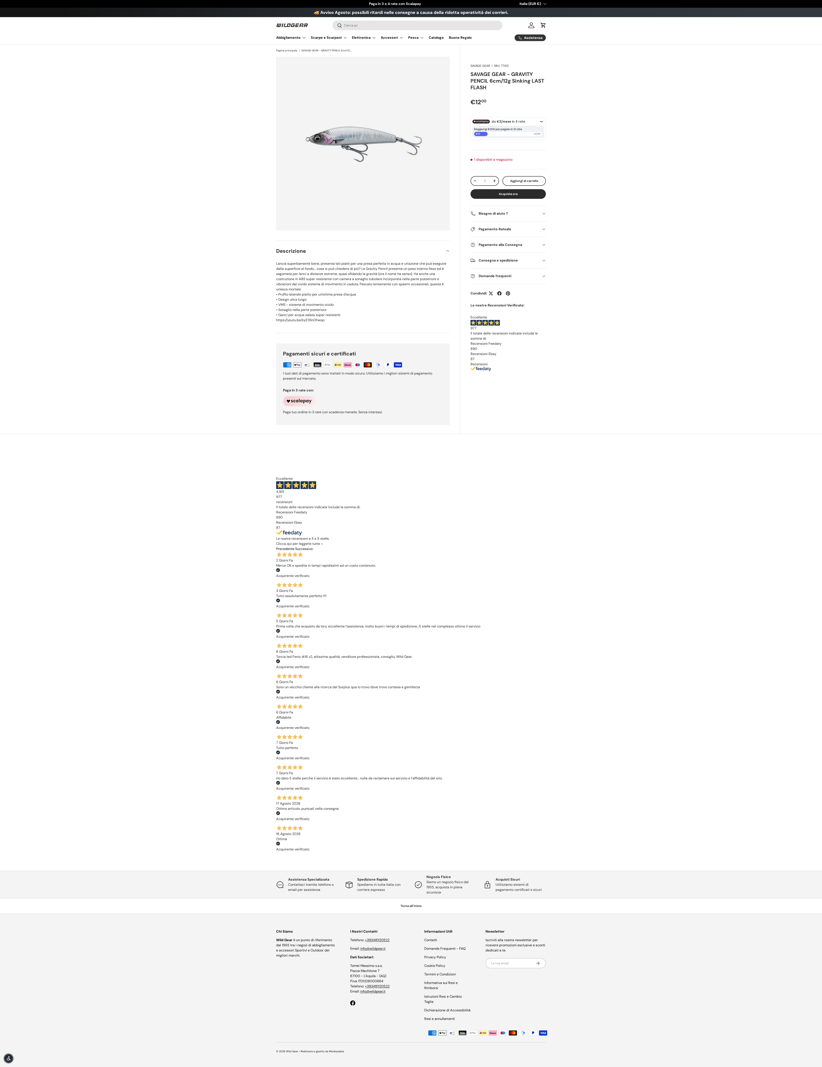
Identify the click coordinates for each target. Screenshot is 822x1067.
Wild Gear (292, 1051)
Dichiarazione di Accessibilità (447, 1010)
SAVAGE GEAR (480, 66)
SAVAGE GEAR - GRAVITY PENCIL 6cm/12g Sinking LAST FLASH (327, 50)
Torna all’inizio (411, 906)
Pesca (413, 37)
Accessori (389, 37)
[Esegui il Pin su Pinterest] (508, 293)
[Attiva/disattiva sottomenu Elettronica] (374, 37)
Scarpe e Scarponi (326, 37)
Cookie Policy (434, 965)
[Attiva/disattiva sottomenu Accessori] (401, 37)
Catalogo (436, 37)
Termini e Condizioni (440, 974)
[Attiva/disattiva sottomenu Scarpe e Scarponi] (345, 37)
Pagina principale (286, 50)
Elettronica (361, 37)
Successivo (304, 549)
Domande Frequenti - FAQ (445, 948)
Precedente (285, 549)
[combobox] (417, 25)
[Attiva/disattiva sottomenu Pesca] (421, 37)
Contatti (430, 940)
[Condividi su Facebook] (499, 293)
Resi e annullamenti (439, 1018)
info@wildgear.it (373, 948)
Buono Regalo (460, 37)
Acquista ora (508, 194)
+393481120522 (377, 940)
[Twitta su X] (491, 293)
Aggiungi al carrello (524, 181)
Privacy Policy (435, 957)
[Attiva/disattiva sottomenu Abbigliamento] (304, 37)
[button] (543, 25)
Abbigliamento (288, 37)
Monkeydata (336, 1051)
